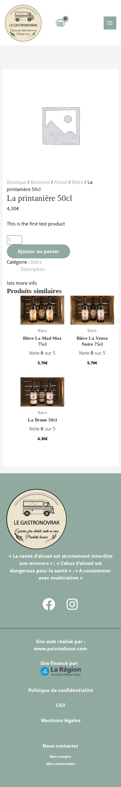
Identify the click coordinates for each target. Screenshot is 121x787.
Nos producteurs (60, 771)
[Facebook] (48, 604)
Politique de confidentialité (60, 690)
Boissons (40, 182)
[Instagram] (72, 604)
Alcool (61, 182)
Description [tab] (32, 269)
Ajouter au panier (38, 251)
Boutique (16, 182)
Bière (77, 182)
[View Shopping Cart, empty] (60, 23)
